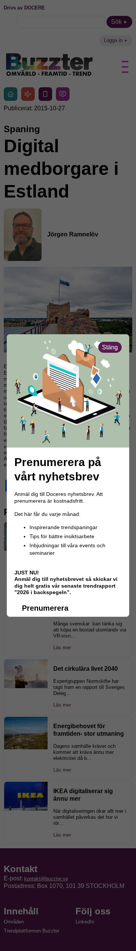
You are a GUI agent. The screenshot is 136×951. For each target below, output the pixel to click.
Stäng (110, 347)
